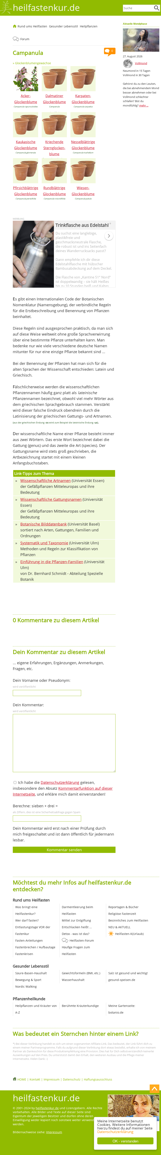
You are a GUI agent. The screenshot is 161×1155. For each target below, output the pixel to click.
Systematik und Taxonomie (44, 542)
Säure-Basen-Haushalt (31, 973)
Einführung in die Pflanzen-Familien (51, 561)
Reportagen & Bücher (123, 907)
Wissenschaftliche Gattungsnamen (51, 499)
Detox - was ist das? (75, 934)
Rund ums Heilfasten (32, 26)
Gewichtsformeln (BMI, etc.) (81, 973)
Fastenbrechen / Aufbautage (35, 947)
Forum (24, 39)
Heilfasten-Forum (82, 940)
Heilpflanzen (88, 26)
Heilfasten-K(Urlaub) (129, 934)
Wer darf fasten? (27, 920)
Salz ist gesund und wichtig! (128, 973)
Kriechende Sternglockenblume (54, 148)
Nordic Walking (26, 986)
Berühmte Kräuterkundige (80, 1006)
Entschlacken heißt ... (77, 927)
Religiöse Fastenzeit (122, 914)
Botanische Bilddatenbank (43, 524)
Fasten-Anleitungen (29, 940)
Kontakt (35, 1079)
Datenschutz (71, 1079)
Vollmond (141, 63)
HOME (21, 1079)
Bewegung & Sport (28, 980)
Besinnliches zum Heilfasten (128, 920)
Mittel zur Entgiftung (76, 920)
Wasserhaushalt (73, 980)
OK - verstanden (125, 1140)
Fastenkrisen (24, 954)
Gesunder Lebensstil (63, 26)
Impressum (52, 1079)
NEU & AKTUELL (119, 927)
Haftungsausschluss (98, 1079)
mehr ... (143, 105)
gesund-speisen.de (121, 980)
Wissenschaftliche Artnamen (45, 480)
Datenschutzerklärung (115, 1131)
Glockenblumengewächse (33, 63)
